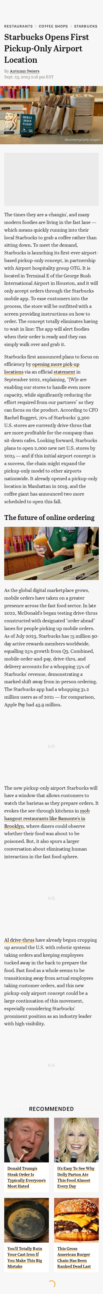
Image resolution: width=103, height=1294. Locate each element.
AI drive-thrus (19, 939)
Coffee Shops (53, 26)
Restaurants (18, 26)
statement (64, 371)
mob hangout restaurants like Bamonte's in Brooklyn (47, 818)
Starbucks (86, 26)
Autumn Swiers (24, 71)
